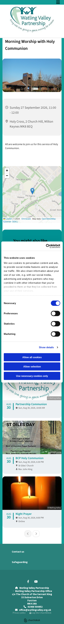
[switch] (55, 313)
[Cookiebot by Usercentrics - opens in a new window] (46, 246)
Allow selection (32, 366)
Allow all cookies (32, 357)
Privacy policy (19, 612)
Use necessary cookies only (32, 375)
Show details (46, 347)
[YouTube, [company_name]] (36, 581)
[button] (32, 2)
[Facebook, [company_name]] (28, 581)
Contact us (18, 551)
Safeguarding (20, 562)
